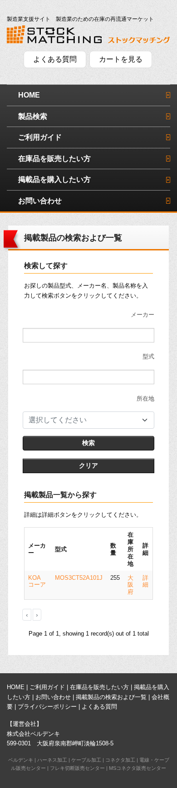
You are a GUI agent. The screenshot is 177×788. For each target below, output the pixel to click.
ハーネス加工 (52, 760)
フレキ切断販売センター (77, 768)
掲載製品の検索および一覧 (111, 697)
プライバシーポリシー (47, 706)
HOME (29, 95)
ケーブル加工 (86, 760)
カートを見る (121, 59)
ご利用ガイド (40, 137)
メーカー (142, 314)
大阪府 (130, 585)
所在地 (145, 398)
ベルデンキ (20, 760)
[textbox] (83, 420)
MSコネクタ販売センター (137, 768)
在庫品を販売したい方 (54, 158)
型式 (148, 356)
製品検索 (32, 116)
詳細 (145, 581)
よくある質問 (55, 59)
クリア (88, 465)
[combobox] (88, 420)
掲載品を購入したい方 (54, 179)
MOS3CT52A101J (79, 577)
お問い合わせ (40, 201)
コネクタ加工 (120, 760)
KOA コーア (37, 581)
